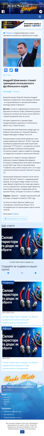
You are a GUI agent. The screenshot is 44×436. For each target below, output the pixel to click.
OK (40, 390)
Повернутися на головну (16, 219)
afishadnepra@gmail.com (12, 411)
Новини (9, 33)
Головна (5, 3)
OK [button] (22, 432)
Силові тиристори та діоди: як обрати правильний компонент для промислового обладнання (20, 319)
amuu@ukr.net (9, 414)
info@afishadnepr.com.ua (12, 417)
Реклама (23, 3)
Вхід (40, 3)
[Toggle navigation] (39, 16)
